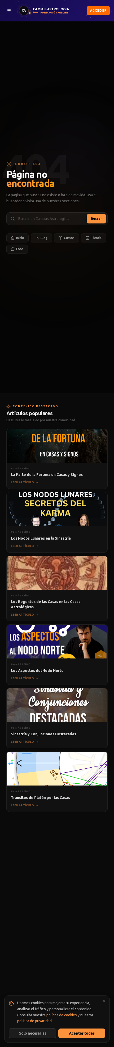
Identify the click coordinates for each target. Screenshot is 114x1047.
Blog (44, 238)
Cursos (69, 238)
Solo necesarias (32, 1033)
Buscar (96, 218)
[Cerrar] (104, 1001)
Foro (19, 249)
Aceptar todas (82, 1033)
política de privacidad (34, 1021)
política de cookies (61, 1015)
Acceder (98, 10)
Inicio (20, 238)
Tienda (96, 238)
